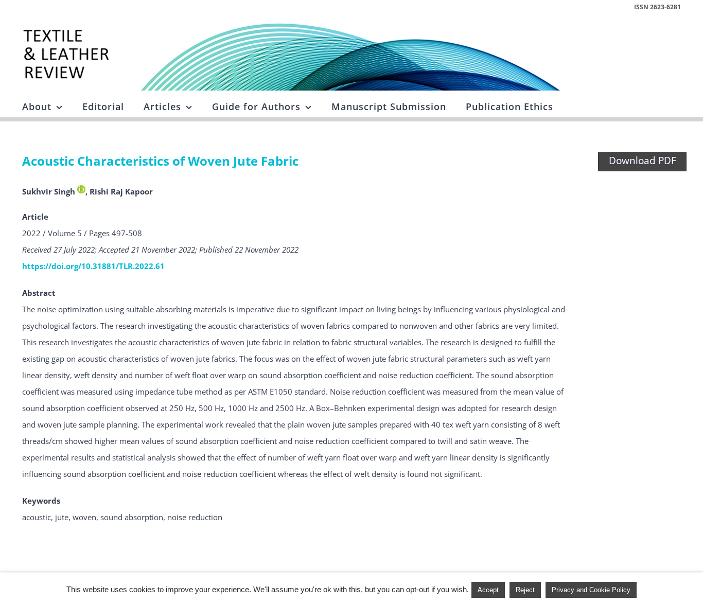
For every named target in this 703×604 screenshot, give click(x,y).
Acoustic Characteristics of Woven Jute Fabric (160, 160)
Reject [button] (525, 590)
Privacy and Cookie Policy (591, 590)
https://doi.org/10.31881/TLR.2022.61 (93, 266)
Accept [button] (488, 590)
